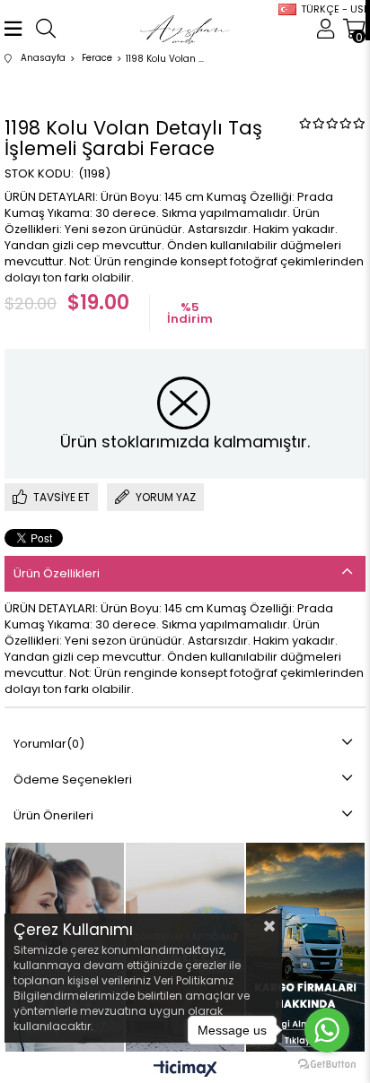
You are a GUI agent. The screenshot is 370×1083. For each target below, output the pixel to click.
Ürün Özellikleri (56, 573)
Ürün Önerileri (53, 815)
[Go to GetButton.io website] (327, 1064)
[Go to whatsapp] (326, 1030)
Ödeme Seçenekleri (72, 779)
